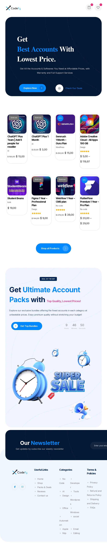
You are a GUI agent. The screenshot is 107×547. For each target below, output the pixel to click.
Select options (92, 132)
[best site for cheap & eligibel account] (13, 8)
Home (40, 479)
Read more (18, 131)
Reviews (41, 491)
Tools (76, 491)
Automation (63, 522)
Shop (40, 483)
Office (65, 508)
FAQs (92, 507)
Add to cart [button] (66, 130)
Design (65, 495)
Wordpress (75, 501)
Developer (75, 485)
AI (63, 491)
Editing (76, 533)
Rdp (64, 533)
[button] (98, 7)
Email (76, 529)
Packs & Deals (44, 487)
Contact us (42, 495)
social (76, 516)
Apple (65, 529)
